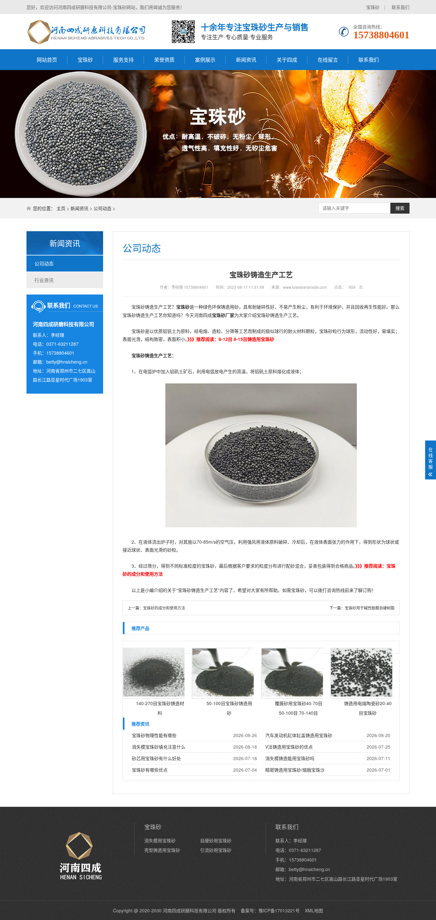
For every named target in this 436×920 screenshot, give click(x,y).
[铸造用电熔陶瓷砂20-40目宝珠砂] (362, 673)
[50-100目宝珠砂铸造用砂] (224, 673)
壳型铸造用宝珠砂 (162, 850)
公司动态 (102, 208)
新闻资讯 (246, 59)
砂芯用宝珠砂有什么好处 (156, 758)
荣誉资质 (164, 59)
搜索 (399, 208)
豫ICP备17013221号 (279, 910)
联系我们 (401, 7)
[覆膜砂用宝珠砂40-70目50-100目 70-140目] (293, 673)
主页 (60, 208)
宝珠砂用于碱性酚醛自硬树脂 (370, 607)
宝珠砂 (373, 7)
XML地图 (314, 910)
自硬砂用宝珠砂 (215, 840)
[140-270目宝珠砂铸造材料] (155, 673)
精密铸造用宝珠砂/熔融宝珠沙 (295, 770)
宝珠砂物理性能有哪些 (154, 735)
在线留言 (328, 59)
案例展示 (205, 59)
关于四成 (287, 59)
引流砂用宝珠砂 (215, 850)
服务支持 (123, 59)
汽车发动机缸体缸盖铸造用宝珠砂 (298, 735)
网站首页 (47, 59)
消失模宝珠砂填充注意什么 (158, 746)
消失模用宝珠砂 (160, 840)
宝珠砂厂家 (223, 315)
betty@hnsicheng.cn (66, 361)
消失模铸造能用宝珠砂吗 (289, 758)
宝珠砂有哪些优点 (150, 770)
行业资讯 (44, 280)
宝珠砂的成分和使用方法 (164, 607)
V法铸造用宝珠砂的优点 (289, 746)
